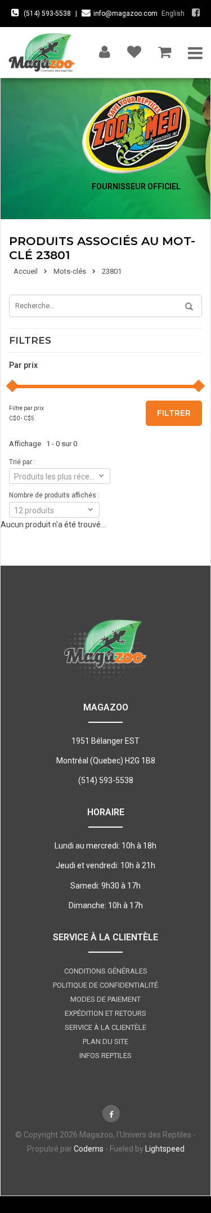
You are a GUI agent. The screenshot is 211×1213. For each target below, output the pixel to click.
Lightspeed (165, 1148)
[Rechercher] (185, 307)
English (173, 13)
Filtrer (174, 413)
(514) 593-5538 (47, 13)
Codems (89, 1148)
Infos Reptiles (105, 1055)
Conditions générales (105, 971)
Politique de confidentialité (105, 985)
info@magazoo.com (125, 13)
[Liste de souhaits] (134, 49)
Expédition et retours (105, 1013)
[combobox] (59, 476)
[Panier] (164, 49)
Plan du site (105, 1041)
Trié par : (22, 462)
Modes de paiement (105, 999)
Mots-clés (69, 271)
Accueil (26, 271)
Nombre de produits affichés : (54, 495)
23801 (112, 271)
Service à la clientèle (105, 1027)
